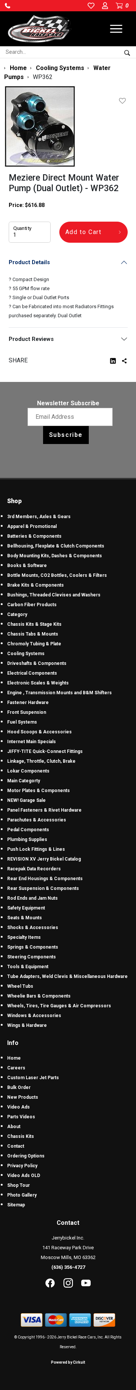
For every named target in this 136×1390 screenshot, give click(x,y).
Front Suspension (26, 712)
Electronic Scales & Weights (38, 683)
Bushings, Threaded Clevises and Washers (53, 595)
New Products (22, 1097)
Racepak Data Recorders (34, 868)
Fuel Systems (22, 722)
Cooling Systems (26, 653)
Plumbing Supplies (27, 839)
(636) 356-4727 (68, 1267)
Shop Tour (18, 1185)
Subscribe (66, 434)
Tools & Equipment (27, 966)
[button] (7, 5)
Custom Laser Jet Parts (33, 1077)
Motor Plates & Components (38, 790)
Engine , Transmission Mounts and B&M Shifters (59, 692)
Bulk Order (19, 1087)
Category (17, 614)
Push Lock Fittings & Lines (36, 849)
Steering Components (31, 957)
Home (14, 1058)
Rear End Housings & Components (45, 878)
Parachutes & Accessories (36, 820)
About (13, 1126)
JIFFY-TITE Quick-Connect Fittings (45, 751)
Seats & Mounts (24, 917)
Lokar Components (28, 771)
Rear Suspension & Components (43, 888)
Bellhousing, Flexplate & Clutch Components (55, 546)
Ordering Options (26, 1156)
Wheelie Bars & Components (39, 996)
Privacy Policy (22, 1165)
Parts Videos (21, 1116)
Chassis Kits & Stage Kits (34, 624)
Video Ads (18, 1107)
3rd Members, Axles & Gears (39, 516)
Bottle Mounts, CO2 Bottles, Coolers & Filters (57, 575)
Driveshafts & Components (36, 663)
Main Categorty (23, 780)
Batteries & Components (34, 536)
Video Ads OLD (23, 1175)
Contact (15, 1146)
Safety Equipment (26, 908)
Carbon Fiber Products (32, 604)
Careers (16, 1068)
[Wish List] (124, 100)
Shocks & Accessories (32, 927)
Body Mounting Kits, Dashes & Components (54, 555)
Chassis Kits (20, 1136)
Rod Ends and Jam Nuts (32, 898)
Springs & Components (32, 947)
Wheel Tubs (20, 986)
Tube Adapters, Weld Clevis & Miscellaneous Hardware (67, 976)
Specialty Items (24, 937)
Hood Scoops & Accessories (39, 732)
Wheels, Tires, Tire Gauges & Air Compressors (59, 1005)
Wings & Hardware (27, 1025)
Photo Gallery (22, 1195)
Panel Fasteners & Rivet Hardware (44, 810)
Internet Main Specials (31, 741)
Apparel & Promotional (32, 526)
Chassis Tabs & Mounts (32, 634)
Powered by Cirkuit (68, 1362)
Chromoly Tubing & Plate (34, 643)
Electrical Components (32, 673)
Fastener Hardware (28, 702)
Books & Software (27, 565)
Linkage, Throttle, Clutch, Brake (41, 761)
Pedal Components (28, 829)
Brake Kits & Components (35, 585)
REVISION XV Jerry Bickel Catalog (44, 859)
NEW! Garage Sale (26, 800)
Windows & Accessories (34, 1015)
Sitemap (16, 1205)
